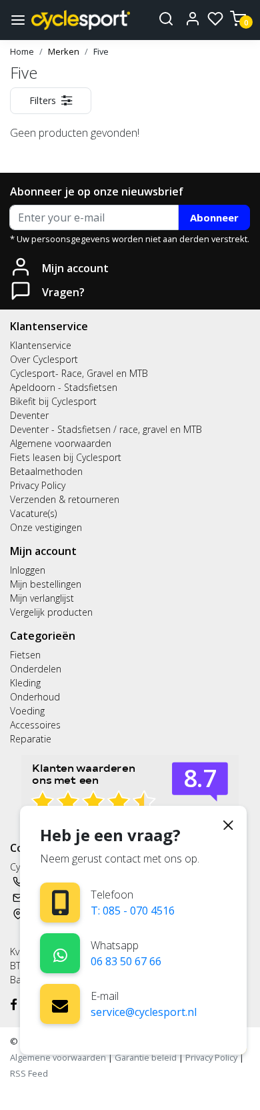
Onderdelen (35, 668)
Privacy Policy (37, 485)
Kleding (25, 682)
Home (22, 51)
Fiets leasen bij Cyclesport (65, 457)
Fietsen (25, 654)
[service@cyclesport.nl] (60, 1004)
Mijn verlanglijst (42, 598)
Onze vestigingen (46, 527)
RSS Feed (29, 1073)
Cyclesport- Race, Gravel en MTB (79, 373)
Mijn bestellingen (45, 584)
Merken (63, 51)
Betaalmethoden (46, 471)
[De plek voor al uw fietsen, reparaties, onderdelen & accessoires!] (80, 20)
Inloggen (27, 570)
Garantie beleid (147, 1057)
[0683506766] (60, 953)
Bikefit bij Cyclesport (53, 401)
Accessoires (35, 724)
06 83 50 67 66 (126, 961)
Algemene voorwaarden (60, 443)
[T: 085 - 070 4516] (60, 903)
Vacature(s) (33, 513)
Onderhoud (35, 696)
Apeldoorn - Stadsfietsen (63, 387)
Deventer (29, 415)
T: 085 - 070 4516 (133, 910)
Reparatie (30, 738)
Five (101, 51)
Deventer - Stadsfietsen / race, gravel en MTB (106, 429)
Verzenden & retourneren (64, 499)
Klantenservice (40, 345)
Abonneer (214, 217)
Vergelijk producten (51, 612)
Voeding (27, 710)
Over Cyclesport (44, 359)
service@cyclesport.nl (144, 1012)
